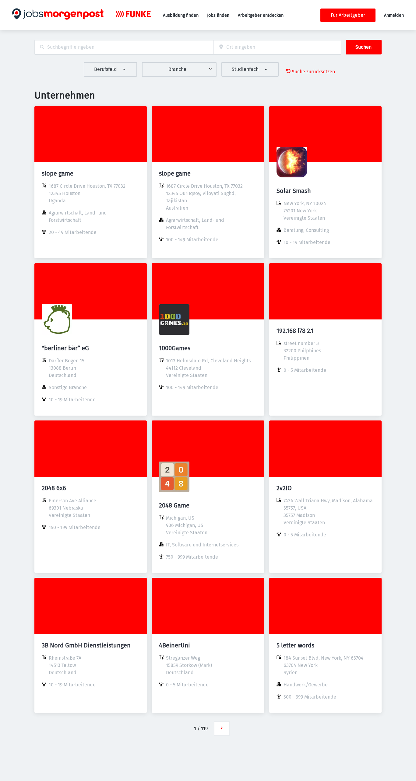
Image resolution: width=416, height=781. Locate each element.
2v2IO (284, 488)
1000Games (174, 348)
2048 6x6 (54, 488)
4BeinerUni (174, 645)
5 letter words (295, 645)
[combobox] (124, 47)
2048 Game (174, 505)
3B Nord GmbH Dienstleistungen (86, 645)
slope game (57, 173)
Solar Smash (294, 190)
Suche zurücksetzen (313, 72)
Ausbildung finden (181, 15)
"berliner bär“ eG (65, 348)
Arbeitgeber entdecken (261, 15)
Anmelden (394, 15)
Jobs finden (218, 15)
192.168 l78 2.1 (295, 330)
